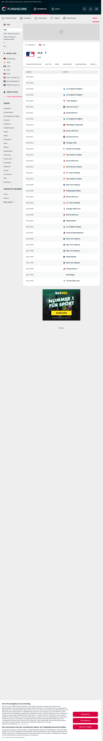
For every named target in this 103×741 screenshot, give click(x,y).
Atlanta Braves (72, 113)
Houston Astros (72, 107)
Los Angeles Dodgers (74, 89)
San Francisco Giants (74, 155)
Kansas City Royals (73, 149)
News (57, 64)
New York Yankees (73, 185)
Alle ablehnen (85, 720)
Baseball (32, 45)
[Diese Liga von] (46, 53)
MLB (5, 30)
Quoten (48, 64)
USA (43, 45)
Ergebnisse (67, 64)
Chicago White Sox (73, 209)
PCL (5, 46)
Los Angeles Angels (73, 227)
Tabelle (93, 64)
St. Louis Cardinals (73, 173)
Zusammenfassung (34, 64)
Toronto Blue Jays (73, 281)
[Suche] (84, 8)
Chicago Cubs (71, 143)
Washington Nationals (74, 125)
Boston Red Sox (72, 131)
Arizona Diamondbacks (74, 233)
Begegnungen (80, 64)
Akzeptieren (85, 714)
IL (4, 43)
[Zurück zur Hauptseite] (16, 9)
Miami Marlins (71, 221)
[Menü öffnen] (96, 8)
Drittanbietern (23, 724)
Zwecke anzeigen (85, 727)
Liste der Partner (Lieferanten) (13, 737)
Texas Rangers (71, 101)
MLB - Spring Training (11, 34)
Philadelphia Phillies (73, 191)
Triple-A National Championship (9, 38)
